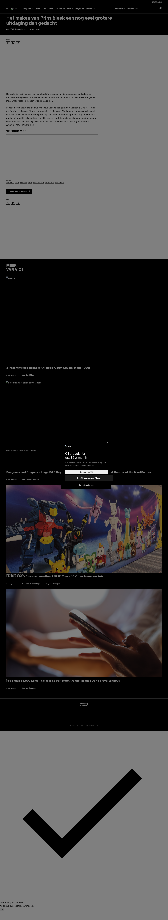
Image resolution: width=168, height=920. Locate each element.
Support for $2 (86, 472)
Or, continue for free (86, 485)
